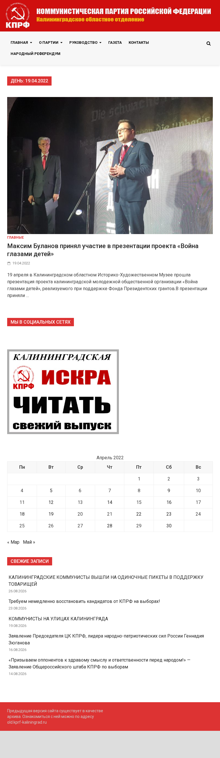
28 (109, 526)
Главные (15, 237)
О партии (48, 42)
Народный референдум (35, 54)
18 (22, 514)
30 (169, 526)
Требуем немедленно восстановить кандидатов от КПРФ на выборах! (84, 601)
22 (139, 514)
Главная (19, 42)
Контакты (139, 42)
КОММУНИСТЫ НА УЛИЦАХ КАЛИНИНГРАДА (58, 619)
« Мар (13, 542)
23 (169, 514)
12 (51, 502)
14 (109, 502)
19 (51, 514)
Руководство (83, 42)
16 (169, 502)
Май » (29, 542)
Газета (115, 42)
